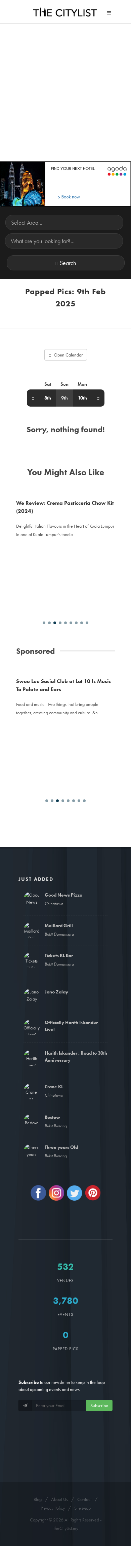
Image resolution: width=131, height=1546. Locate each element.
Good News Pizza (63, 895)
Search (68, 263)
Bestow (52, 1117)
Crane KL (54, 1087)
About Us (59, 1499)
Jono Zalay (56, 992)
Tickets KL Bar (59, 955)
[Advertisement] (65, 92)
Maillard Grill (59, 925)
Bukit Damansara (59, 934)
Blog (38, 1499)
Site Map (82, 1508)
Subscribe (99, 1405)
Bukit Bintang (56, 1126)
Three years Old (61, 1147)
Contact (84, 1499)
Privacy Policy (53, 1508)
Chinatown (54, 903)
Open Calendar (68, 355)
